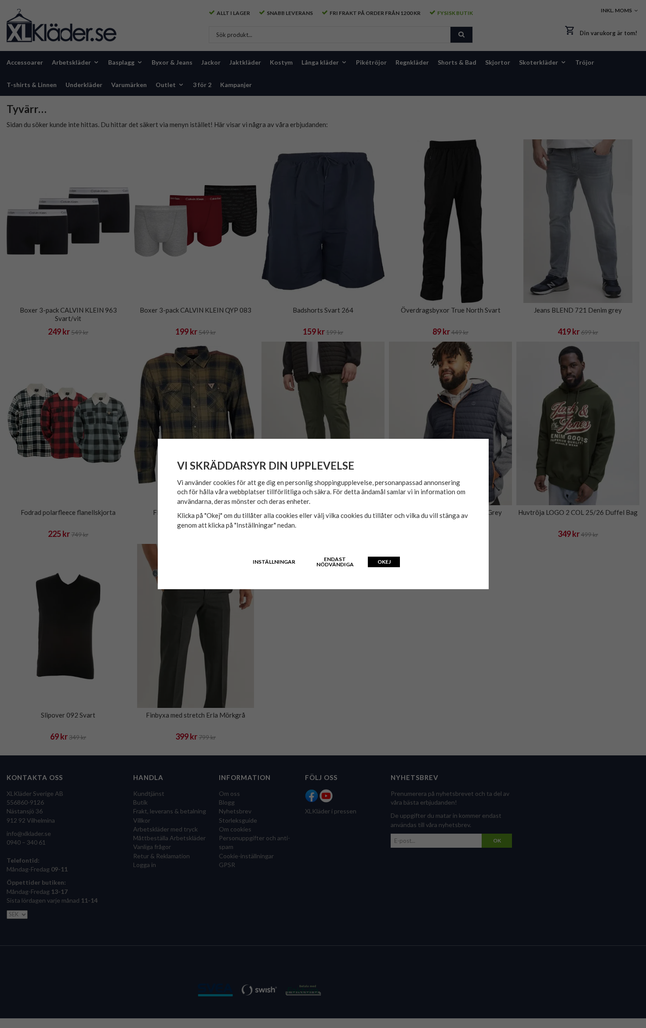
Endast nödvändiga (335, 562)
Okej (384, 561)
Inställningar (274, 561)
